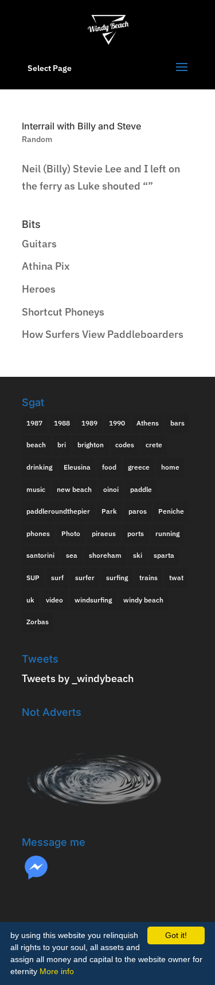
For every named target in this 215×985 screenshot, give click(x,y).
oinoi (111, 489)
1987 (34, 423)
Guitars (39, 243)
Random (37, 139)
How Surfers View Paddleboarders (102, 334)
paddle (141, 489)
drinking (39, 467)
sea (71, 555)
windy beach (143, 600)
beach (36, 444)
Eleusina (77, 467)
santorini (40, 555)
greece (139, 467)
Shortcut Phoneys (63, 311)
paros (137, 511)
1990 (117, 423)
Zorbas (37, 621)
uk (30, 600)
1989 (89, 423)
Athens (147, 423)
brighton (90, 444)
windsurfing (93, 600)
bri (61, 444)
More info (57, 971)
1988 (62, 423)
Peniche (171, 511)
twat (176, 577)
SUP (33, 577)
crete (154, 444)
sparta (164, 555)
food (109, 467)
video (54, 600)
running (167, 533)
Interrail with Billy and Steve (81, 126)
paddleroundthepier (58, 511)
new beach (74, 489)
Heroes (39, 289)
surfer (85, 577)
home (170, 467)
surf (57, 577)
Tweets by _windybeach (78, 678)
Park (109, 511)
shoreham (105, 555)
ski (137, 555)
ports (135, 533)
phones (38, 533)
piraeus (104, 533)
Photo (70, 533)
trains (148, 577)
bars (177, 423)
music (35, 489)
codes (124, 444)
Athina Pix (46, 266)
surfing (117, 577)
